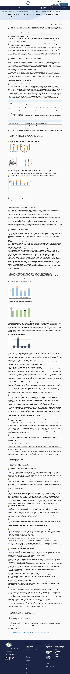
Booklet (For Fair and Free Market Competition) (29, 663)
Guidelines (47, 663)
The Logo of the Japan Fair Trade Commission (29, 666)
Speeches (57, 643)
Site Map (57, 656)
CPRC (56, 649)
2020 (36, 654)
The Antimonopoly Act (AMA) (49, 647)
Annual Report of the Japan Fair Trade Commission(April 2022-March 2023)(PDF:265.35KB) (29, 632)
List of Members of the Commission (29, 647)
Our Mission (27, 649)
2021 (36, 652)
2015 (36, 662)
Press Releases (19, 11)
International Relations (57, 652)
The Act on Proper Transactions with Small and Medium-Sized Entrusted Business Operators (49, 651)
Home (3, 11)
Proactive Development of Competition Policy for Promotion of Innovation (29, 651)
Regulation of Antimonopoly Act (28, 657)
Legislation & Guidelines (47, 644)
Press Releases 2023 (26, 11)
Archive (56, 654)
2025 (36, 646)
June (32, 11)
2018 (36, 657)
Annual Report (28, 660)
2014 (36, 663)
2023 (36, 649)
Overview (27, 654)
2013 (36, 665)
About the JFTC (28, 643)
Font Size (66, 1)
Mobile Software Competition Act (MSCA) (50, 666)
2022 (36, 651)
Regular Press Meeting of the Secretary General (60, 647)
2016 (36, 660)
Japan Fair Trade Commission (10, 11)
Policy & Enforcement (29, 668)
